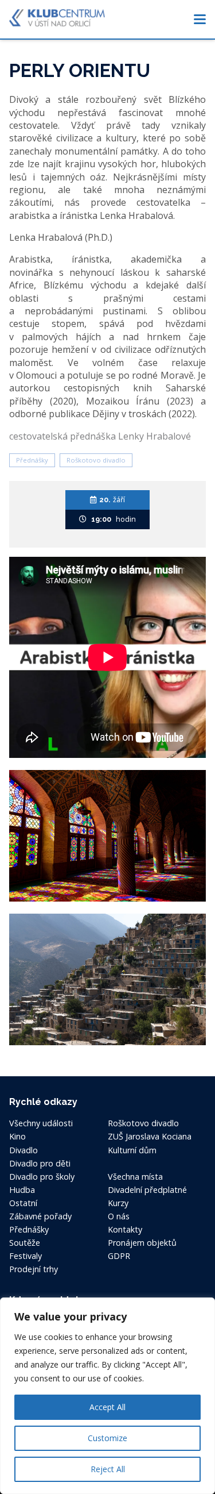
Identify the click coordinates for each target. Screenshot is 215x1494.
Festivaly (25, 1255)
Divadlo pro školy (42, 1176)
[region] (107, 1395)
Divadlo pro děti (40, 1163)
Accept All (107, 1406)
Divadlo (23, 1150)
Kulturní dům (132, 1150)
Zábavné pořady (40, 1216)
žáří (112, 499)
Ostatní (23, 1202)
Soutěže (24, 1242)
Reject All (108, 1469)
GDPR (119, 1255)
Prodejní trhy (33, 1269)
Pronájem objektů (142, 1242)
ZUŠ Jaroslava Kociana (149, 1136)
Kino (17, 1136)
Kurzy (118, 1202)
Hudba (22, 1189)
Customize (107, 1438)
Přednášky (32, 460)
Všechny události (41, 1123)
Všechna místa (135, 1176)
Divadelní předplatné (147, 1189)
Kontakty (125, 1229)
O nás (119, 1216)
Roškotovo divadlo (96, 460)
